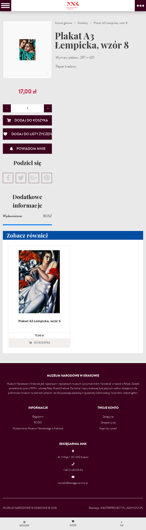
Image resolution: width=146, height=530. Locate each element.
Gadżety (83, 23)
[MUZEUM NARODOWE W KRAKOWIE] (73, 5)
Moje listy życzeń (108, 428)
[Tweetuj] (21, 178)
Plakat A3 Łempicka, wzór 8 (110, 23)
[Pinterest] (47, 178)
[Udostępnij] (8, 178)
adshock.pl (135, 508)
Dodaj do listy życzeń (27, 134)
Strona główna (63, 23)
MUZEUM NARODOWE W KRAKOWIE (25, 508)
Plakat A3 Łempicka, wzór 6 (39, 321)
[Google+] (34, 178)
